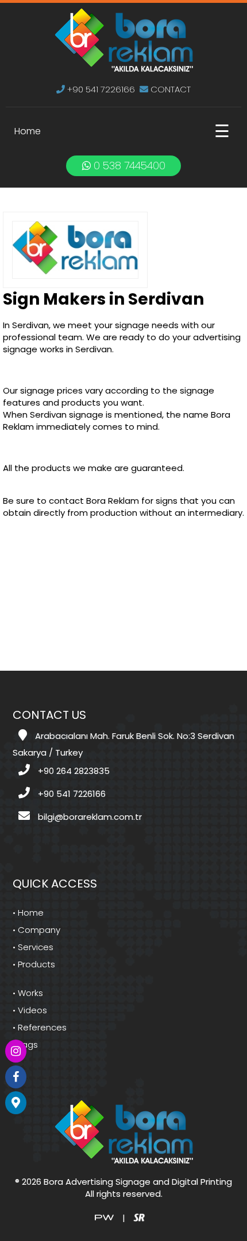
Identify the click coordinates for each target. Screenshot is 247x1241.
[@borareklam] (15, 1051)
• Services (33, 947)
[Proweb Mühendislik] (104, 1217)
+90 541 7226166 (100, 89)
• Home (28, 913)
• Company (36, 930)
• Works (28, 993)
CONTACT (169, 89)
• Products (34, 964)
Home (27, 131)
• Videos (30, 1010)
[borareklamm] (15, 1076)
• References (40, 1027)
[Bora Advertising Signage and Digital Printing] (124, 39)
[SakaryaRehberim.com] (139, 1217)
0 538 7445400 (128, 165)
